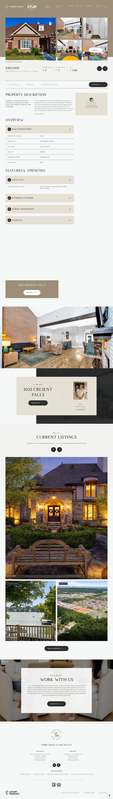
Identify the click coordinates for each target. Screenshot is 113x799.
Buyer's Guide (25, 774)
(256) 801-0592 (40, 758)
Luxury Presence (74, 792)
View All (95, 50)
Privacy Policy (103, 792)
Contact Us (99, 6)
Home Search (48, 6)
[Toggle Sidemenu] (106, 6)
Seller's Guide (38, 774)
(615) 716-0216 (73, 758)
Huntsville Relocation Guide (82, 774)
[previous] (53, 449)
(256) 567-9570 (92, 105)
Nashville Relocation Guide (57, 774)
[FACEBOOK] (54, 765)
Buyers (70, 6)
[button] (98, 84)
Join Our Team (59, 6)
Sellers (79, 6)
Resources (89, 6)
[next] (59, 449)
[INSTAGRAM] (58, 765)
